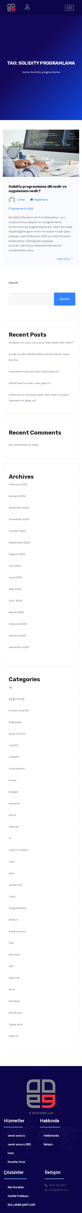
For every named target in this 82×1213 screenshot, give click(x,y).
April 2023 (15, 600)
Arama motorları (19, 710)
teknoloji (14, 954)
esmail (21, 199)
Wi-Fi (12, 989)
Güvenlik (14, 803)
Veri (11, 966)
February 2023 (18, 624)
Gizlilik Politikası (18, 1196)
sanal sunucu (16, 1135)
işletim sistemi (18, 850)
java (11, 873)
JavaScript (15, 884)
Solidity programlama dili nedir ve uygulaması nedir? (38, 189)
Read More (63, 259)
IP (10, 838)
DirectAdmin (17, 768)
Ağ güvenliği (17, 698)
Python (13, 919)
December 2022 (19, 647)
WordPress (15, 1012)
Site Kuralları (16, 1187)
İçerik (12, 815)
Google (13, 791)
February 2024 (18, 484)
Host (11, 1153)
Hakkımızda (51, 1135)
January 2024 (17, 496)
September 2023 (19, 542)
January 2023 (17, 635)
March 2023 (16, 612)
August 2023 (17, 554)
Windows (14, 1001)
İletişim (48, 1144)
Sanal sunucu (17, 931)
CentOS (13, 745)
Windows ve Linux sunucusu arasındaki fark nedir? (41, 342)
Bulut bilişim (17, 733)
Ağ (10, 687)
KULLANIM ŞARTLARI (21, 1205)
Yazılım (13, 1036)
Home (26, 72)
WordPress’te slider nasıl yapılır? (30, 383)
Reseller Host (16, 1162)
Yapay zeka (16, 1024)
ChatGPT (14, 757)
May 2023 (15, 589)
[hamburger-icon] (69, 7)
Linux (12, 896)
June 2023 (15, 577)
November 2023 (19, 519)
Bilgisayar (15, 722)
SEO (11, 943)
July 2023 (15, 565)
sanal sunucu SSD (19, 1144)
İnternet (14, 826)
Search (13, 282)
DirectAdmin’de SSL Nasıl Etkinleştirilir (34, 371)
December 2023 (19, 507)
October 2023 (17, 531)
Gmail (12, 780)
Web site (14, 978)
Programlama (41, 199)
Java (11, 861)
